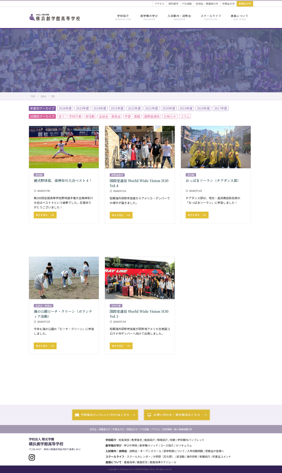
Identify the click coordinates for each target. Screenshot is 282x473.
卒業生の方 (228, 3)
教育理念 (136, 440)
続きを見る (42, 214)
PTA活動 (187, 3)
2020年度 (168, 108)
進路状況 (142, 462)
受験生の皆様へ (214, 451)
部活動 (90, 116)
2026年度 (65, 108)
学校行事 (75, 116)
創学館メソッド (148, 445)
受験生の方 (245, 3)
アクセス (159, 3)
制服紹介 (205, 456)
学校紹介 (123, 17)
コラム (185, 116)
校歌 (172, 440)
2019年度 (186, 108)
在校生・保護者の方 (207, 3)
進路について (239, 17)
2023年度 (117, 108)
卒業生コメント (221, 456)
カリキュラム (184, 445)
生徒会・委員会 (109, 116)
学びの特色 (130, 445)
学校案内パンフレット (190, 440)
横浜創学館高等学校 (46, 442)
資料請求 (173, 3)
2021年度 (151, 108)
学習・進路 (132, 116)
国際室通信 (152, 116)
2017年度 (220, 108)
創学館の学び (149, 17)
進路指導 (129, 462)
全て (62, 116)
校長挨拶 (124, 440)
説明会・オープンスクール (145, 451)
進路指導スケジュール (163, 462)
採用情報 (167, 429)
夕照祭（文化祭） (163, 456)
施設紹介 (149, 440)
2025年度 (82, 108)
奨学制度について (174, 451)
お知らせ (170, 116)
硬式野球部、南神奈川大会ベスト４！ (63, 180)
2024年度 (99, 108)
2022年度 (134, 108)
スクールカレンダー (139, 456)
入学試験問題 (195, 451)
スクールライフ (211, 17)
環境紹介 (162, 440)
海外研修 (192, 456)
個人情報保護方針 (183, 429)
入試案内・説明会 (179, 17)
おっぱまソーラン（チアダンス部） (213, 180)
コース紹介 (167, 445)
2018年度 (203, 108)
